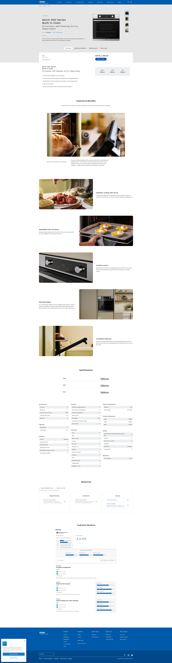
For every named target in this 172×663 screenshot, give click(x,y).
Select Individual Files (47, 488)
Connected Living (109, 639)
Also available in (46, 59)
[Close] (24, 640)
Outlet (65, 646)
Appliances (94, 634)
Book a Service (123, 639)
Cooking (65, 634)
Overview (68, 48)
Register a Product (124, 637)
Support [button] (119, 2)
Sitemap (70, 658)
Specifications (93, 48)
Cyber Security (63, 658)
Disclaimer (56, 658)
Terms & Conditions (48, 658)
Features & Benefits (80, 48)
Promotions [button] (68, 2)
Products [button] (60, 2)
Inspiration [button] (90, 2)
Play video (86, 135)
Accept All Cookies (13, 654)
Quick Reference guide (112, 499)
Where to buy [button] (110, 2)
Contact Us (122, 634)
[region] (13, 650)
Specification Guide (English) (52, 501)
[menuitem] (59, 2)
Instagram (128, 655)
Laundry (65, 641)
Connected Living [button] (80, 2)
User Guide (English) (115, 505)
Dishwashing (66, 637)
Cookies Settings (14, 657)
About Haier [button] (100, 2)
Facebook (125, 655)
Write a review (59, 32)
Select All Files (61, 488)
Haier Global (108, 637)
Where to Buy (100, 59)
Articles (79, 634)
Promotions (108, 634)
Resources (104, 48)
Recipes (79, 637)
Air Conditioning (67, 643)
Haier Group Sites (82, 643)
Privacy (40, 658)
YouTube (132, 655)
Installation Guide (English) (84, 501)
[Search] (128, 2)
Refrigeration (66, 639)
